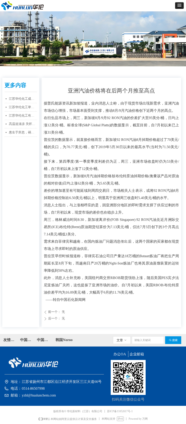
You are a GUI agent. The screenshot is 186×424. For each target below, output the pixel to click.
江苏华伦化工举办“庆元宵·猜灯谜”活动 (23, 107)
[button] (179, 5)
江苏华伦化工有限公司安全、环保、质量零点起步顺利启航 (23, 115)
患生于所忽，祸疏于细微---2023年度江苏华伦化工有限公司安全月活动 (23, 132)
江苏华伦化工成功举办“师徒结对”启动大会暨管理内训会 (23, 98)
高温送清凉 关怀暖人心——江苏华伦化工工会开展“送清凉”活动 (23, 124)
